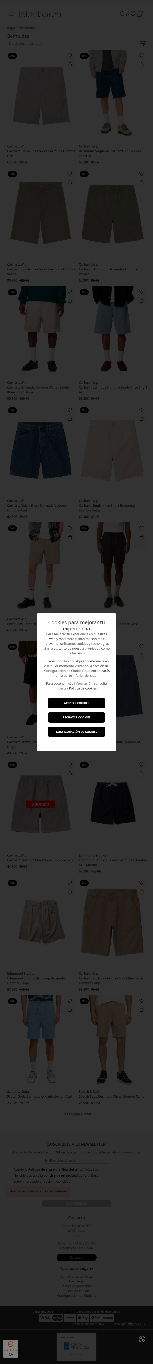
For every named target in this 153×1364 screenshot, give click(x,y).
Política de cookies (83, 688)
